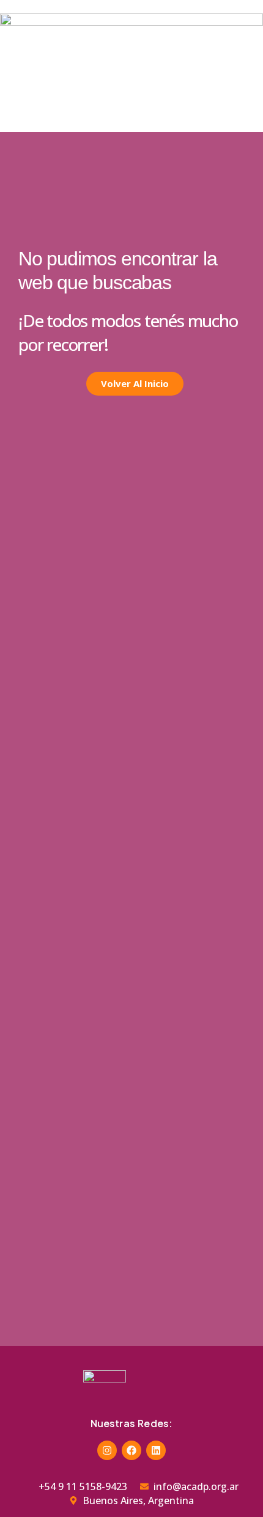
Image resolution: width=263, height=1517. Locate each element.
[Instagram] (107, 1450)
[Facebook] (131, 1450)
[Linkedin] (156, 1450)
